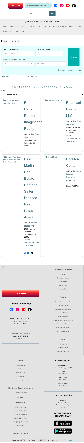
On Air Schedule (63, 305)
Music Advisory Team (20, 418)
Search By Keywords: (11, 49)
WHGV (25, 323)
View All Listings (73, 70)
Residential (32, 76)
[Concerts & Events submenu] (24, 26)
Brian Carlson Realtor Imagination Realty (33, 115)
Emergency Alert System (21, 422)
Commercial (5, 76)
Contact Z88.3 (20, 365)
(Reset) (69, 87)
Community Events (63, 278)
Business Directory (21, 392)
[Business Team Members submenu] (72, 26)
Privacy (69, 440)
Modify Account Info (63, 351)
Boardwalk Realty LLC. (74, 109)
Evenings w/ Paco (63, 324)
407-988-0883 (63, 386)
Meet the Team (20, 372)
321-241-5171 (71, 124)
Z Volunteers (63, 281)
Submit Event (63, 285)
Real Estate (35, 134)
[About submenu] (49, 26)
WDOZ (16, 323)
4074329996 (70, 180)
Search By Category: (42, 49)
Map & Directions (20, 369)
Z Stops (62, 274)
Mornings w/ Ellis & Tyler (63, 313)
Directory (61, 70)
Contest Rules (62, 289)
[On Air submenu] (33, 26)
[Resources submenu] (11, 31)
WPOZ (16, 321)
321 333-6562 (29, 226)
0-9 (15, 87)
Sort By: (3, 90)
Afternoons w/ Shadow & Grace (63, 320)
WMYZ (20, 321)
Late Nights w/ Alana (62, 327)
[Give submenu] (41, 26)
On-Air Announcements (62, 302)
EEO (64, 440)
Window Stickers (20, 407)
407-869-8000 (24, 336)
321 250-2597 (29, 137)
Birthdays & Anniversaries (63, 309)
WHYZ (25, 321)
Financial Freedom (21, 414)
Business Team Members (20, 388)
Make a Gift (63, 344)
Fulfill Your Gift (63, 347)
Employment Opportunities (20, 380)
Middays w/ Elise (63, 316)
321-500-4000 (63, 380)
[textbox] (46, 54)
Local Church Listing (20, 411)
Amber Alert (20, 425)
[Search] (52, 13)
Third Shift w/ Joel (63, 331)
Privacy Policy (20, 376)
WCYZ (21, 323)
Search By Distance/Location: (14, 60)
